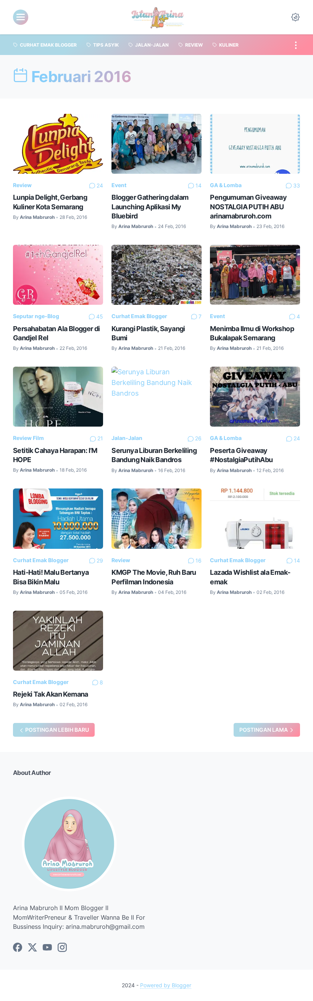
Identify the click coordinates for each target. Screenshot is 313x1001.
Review (22, 185)
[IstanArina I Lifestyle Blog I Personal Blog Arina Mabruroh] (157, 17)
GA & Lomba (226, 185)
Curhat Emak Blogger (139, 316)
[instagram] (62, 948)
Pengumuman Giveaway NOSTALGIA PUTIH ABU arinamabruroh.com (248, 206)
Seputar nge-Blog (36, 316)
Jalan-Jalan (126, 438)
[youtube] (47, 948)
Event (118, 185)
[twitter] (32, 948)
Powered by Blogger (165, 985)
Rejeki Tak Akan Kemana (50, 694)
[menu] (20, 17)
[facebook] (17, 948)
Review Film (28, 438)
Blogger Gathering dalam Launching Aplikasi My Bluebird (149, 206)
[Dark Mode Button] (295, 17)
